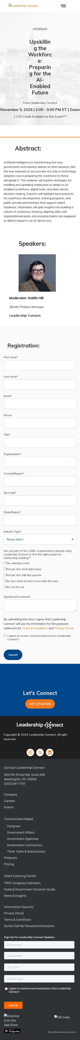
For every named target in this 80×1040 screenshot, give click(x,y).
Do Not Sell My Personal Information (29, 926)
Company (10, 794)
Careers (9, 801)
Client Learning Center (20, 876)
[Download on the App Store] (12, 1020)
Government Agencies (22, 839)
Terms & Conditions (35, 628)
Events (9, 807)
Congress (13, 826)
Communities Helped (18, 819)
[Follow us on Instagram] (30, 752)
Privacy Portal (63, 628)
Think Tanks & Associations (26, 851)
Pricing (9, 864)
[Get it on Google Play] (12, 1030)
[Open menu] (63, 6)
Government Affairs (20, 832)
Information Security (18, 907)
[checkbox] (40, 576)
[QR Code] (62, 1023)
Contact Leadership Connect (24, 767)
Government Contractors (24, 845)
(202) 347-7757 (14, 784)
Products (10, 858)
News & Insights (15, 896)
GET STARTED (40, 704)
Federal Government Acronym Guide (29, 889)
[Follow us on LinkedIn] (49, 752)
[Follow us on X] (40, 752)
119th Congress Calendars (22, 883)
